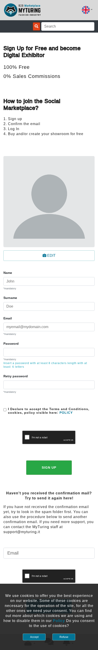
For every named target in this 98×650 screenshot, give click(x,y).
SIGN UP (49, 467)
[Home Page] (22, 10)
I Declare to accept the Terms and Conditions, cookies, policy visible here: (48, 410)
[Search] (36, 26)
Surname (10, 298)
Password (11, 343)
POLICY (65, 412)
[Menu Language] (87, 10)
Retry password (15, 376)
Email (7, 318)
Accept (34, 637)
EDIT (51, 255)
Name (7, 273)
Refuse (63, 637)
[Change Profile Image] (49, 201)
